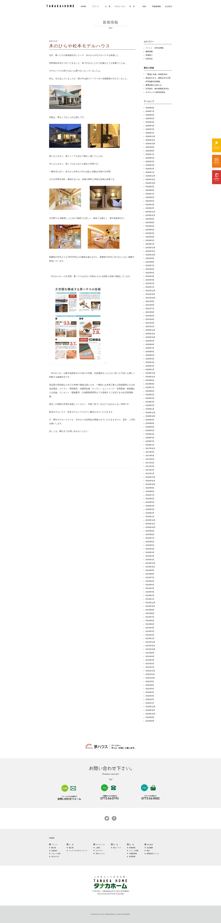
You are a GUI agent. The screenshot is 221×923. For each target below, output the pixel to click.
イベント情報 (133, 851)
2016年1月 (150, 516)
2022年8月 (150, 262)
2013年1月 (150, 638)
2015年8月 (150, 534)
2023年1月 (150, 244)
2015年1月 (150, 560)
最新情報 (149, 51)
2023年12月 (150, 212)
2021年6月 (150, 312)
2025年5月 (150, 158)
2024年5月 (150, 201)
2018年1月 (150, 445)
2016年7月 (150, 495)
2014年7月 (150, 577)
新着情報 (132, 848)
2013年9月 (150, 610)
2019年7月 (150, 387)
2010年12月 (150, 707)
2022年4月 (150, 276)
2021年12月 (150, 291)
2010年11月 (150, 710)
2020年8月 (150, 344)
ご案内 (98, 848)
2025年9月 (150, 147)
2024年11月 (150, 179)
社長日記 (149, 59)
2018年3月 (150, 438)
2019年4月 (150, 398)
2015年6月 (150, 542)
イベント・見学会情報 (154, 48)
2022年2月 (150, 283)
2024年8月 (150, 190)
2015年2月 (150, 556)
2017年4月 (150, 463)
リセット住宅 (55, 853)
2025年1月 (150, 172)
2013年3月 (150, 631)
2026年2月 (150, 129)
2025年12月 (150, 136)
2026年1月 (150, 133)
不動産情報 (156, 6)
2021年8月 (150, 305)
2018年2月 (150, 441)
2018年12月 (150, 412)
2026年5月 (150, 118)
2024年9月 (150, 187)
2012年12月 (150, 642)
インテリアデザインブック (78, 851)
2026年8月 (150, 108)
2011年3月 (150, 696)
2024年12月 (150, 176)
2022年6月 (150, 269)
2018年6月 (150, 427)
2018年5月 (150, 430)
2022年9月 (150, 258)
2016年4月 (150, 506)
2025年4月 (150, 161)
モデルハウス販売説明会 (155, 92)
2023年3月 (150, 237)
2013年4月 (150, 628)
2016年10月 (150, 484)
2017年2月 (150, 470)
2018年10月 (150, 416)
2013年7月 (150, 617)
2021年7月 (150, 308)
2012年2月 (150, 664)
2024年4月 (150, 205)
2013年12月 (150, 603)
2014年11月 (150, 567)
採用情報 (132, 856)
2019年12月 (150, 373)
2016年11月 (150, 481)
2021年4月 (150, 319)
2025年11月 (150, 140)
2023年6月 (150, 226)
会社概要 (150, 848)
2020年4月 (150, 359)
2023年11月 (150, 215)
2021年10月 (150, 298)
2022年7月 (150, 265)
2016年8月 (150, 491)
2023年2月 (150, 240)
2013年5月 (150, 624)
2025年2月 (150, 169)
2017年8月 (150, 452)
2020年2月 (150, 366)
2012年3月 (150, 660)
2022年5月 (150, 273)
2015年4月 (150, 549)
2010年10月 (150, 714)
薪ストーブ (117, 848)
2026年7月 (150, 111)
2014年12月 (150, 563)
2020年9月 (150, 341)
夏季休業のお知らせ (154, 85)
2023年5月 (150, 230)
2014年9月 (150, 570)
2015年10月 (150, 527)
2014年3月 (150, 592)
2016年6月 (150, 499)
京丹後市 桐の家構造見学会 (157, 89)
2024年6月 (150, 197)
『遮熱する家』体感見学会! (157, 74)
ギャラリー (99, 851)
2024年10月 (150, 183)
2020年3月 (150, 362)
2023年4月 (150, 233)
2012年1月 (150, 667)
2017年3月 (150, 466)
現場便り (149, 55)
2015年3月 (150, 552)
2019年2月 (150, 405)
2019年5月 (150, 395)
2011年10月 (150, 678)
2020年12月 (150, 330)
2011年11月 (150, 674)
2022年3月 (150, 280)
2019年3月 (150, 402)
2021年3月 (150, 323)
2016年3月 (150, 509)
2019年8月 (150, 384)
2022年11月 (150, 251)
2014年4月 (150, 588)
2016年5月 (150, 502)
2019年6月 (150, 391)
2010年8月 (150, 721)
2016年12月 (150, 477)
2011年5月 (150, 689)
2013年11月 (150, 606)
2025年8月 (150, 151)
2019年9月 (150, 380)
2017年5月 (150, 459)
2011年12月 (150, 671)
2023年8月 (150, 222)
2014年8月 (150, 574)
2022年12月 (150, 248)
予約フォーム (100, 853)
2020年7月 (150, 348)
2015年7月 (150, 538)
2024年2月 (150, 208)
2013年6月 (150, 620)
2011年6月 (150, 685)
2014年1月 (150, 599)
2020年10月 (150, 337)
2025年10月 (150, 144)
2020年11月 (150, 334)
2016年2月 (150, 513)
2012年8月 (150, 653)
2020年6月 (150, 352)
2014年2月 (150, 595)
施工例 (71, 848)
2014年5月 (150, 585)
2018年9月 (150, 420)
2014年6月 (150, 581)
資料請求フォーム (153, 853)
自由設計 (54, 851)
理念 (148, 851)
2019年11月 (150, 377)
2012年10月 (150, 649)
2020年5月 (150, 355)
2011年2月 (150, 699)
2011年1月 (150, 703)
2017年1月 (150, 473)
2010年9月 (150, 717)
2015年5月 (150, 545)
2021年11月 (150, 294)
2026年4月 (150, 122)
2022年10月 (150, 255)
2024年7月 (150, 194)
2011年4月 (150, 692)
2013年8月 (150, 613)
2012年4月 (150, 656)
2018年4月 (150, 434)
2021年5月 (150, 316)
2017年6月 (150, 456)
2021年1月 (150, 326)
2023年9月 (150, 219)
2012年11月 (150, 646)
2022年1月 (150, 287)
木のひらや (55, 856)
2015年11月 (150, 524)
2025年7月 (150, 154)
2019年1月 (150, 409)
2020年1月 (150, 369)
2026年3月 (150, 126)
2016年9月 (150, 488)
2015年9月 (150, 531)
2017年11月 (150, 448)
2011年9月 (150, 681)
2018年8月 (150, 423)
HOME (83, 6)
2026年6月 (150, 115)
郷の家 (53, 848)
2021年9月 (150, 301)
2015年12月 (150, 520)
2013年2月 (150, 635)
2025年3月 (150, 165)
